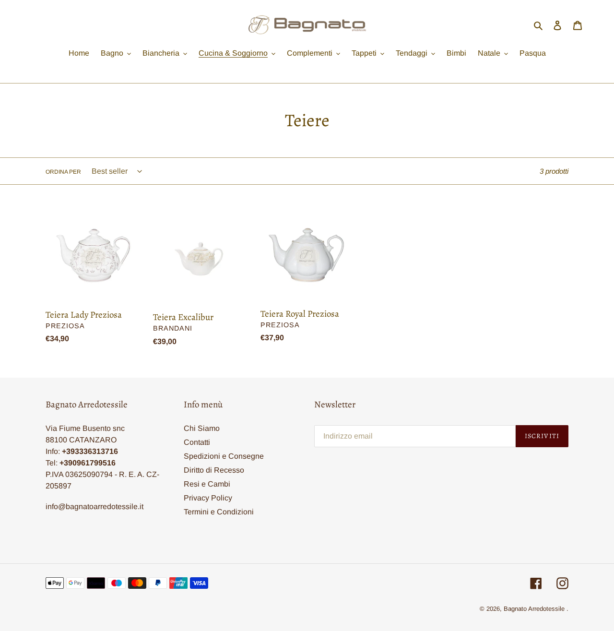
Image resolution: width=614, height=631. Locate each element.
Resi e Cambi (207, 484)
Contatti (197, 442)
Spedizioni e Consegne (224, 456)
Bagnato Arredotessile (534, 608)
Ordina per (63, 171)
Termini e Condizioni (219, 512)
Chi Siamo (202, 428)
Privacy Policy (208, 498)
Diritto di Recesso (214, 470)
